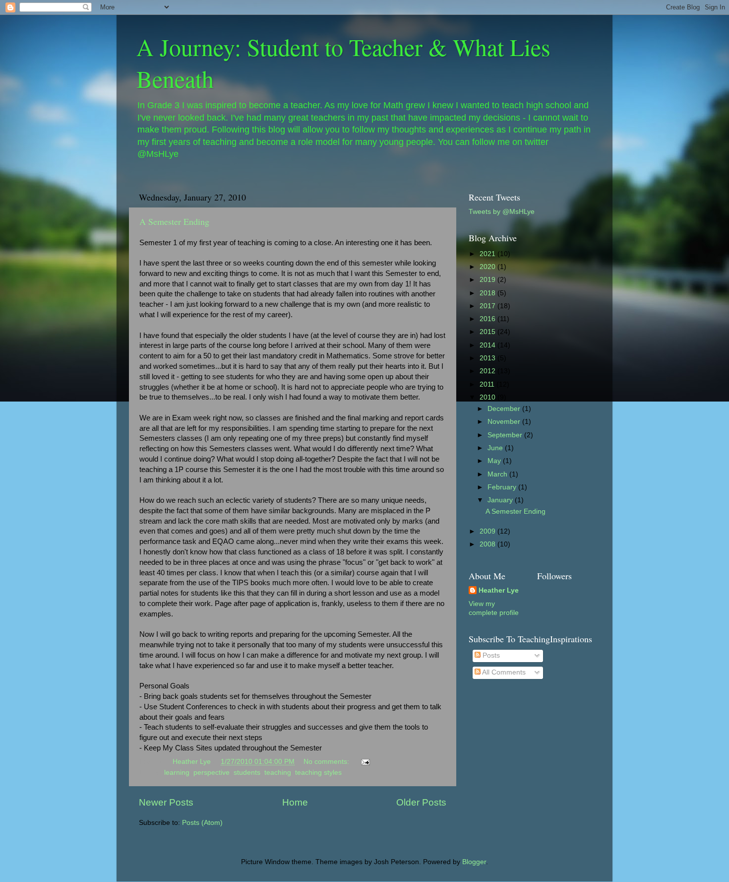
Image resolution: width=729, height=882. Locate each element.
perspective (211, 772)
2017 (488, 306)
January (501, 500)
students (247, 772)
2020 (488, 267)
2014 (488, 345)
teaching (277, 772)
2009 (488, 531)
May (495, 461)
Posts (490, 655)
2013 (488, 358)
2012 (488, 371)
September (505, 435)
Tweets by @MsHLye (502, 211)
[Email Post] (365, 761)
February (502, 487)
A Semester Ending (174, 221)
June (496, 448)
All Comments (503, 672)
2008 (488, 544)
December (504, 408)
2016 (488, 319)
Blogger (474, 862)
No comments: (327, 761)
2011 (488, 384)
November (504, 421)
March (498, 474)
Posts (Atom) (202, 822)
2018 (488, 293)
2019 (488, 279)
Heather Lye (499, 590)
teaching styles (318, 772)
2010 (488, 397)
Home (295, 802)
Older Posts (421, 802)
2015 (488, 332)
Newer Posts (166, 802)
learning (176, 772)
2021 (488, 254)
